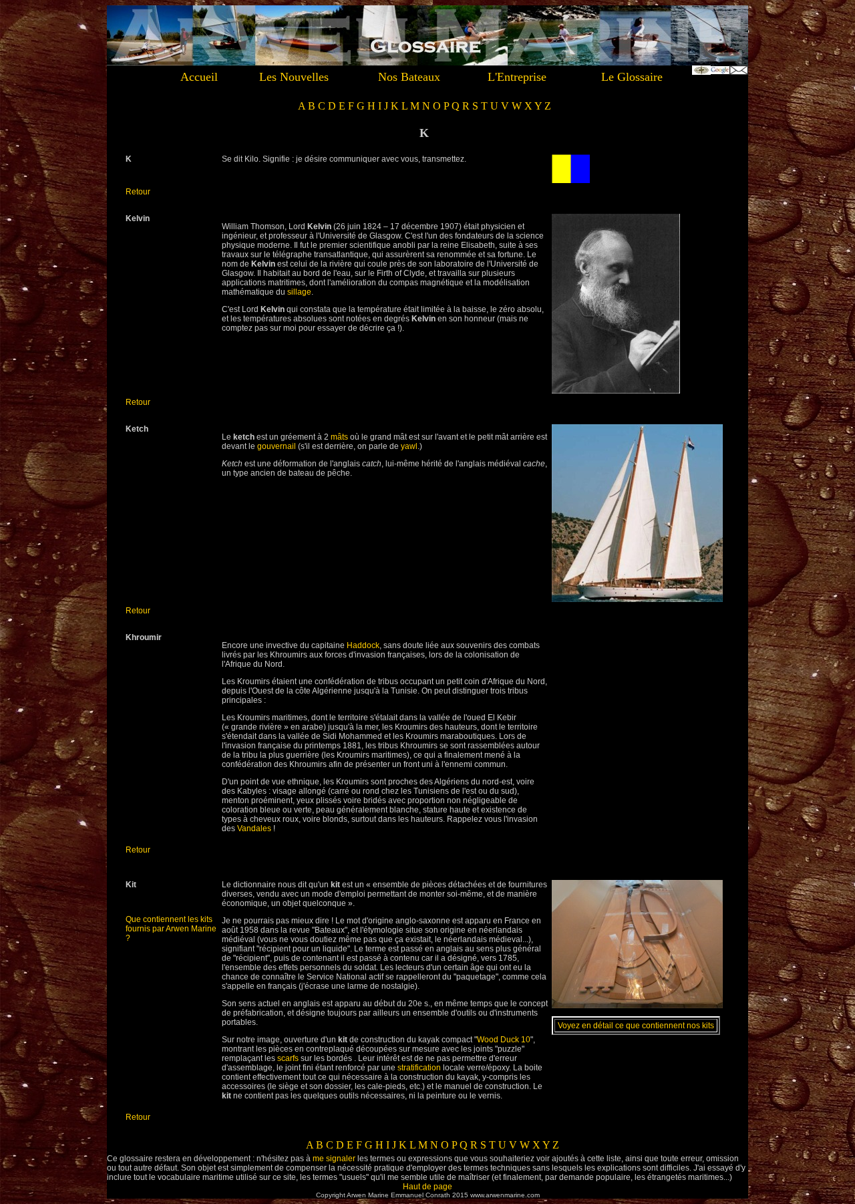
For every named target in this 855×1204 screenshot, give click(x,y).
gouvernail (276, 446)
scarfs (288, 1058)
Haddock (363, 645)
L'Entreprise (517, 77)
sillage (299, 292)
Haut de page (427, 1186)
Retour (138, 191)
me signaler (334, 1158)
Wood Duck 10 (503, 1039)
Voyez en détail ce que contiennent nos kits (636, 1025)
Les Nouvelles (294, 77)
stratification (419, 1067)
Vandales (254, 828)
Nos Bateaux (409, 77)
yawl (409, 446)
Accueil (199, 77)
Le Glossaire (632, 77)
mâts (339, 437)
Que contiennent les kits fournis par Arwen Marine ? (171, 929)
